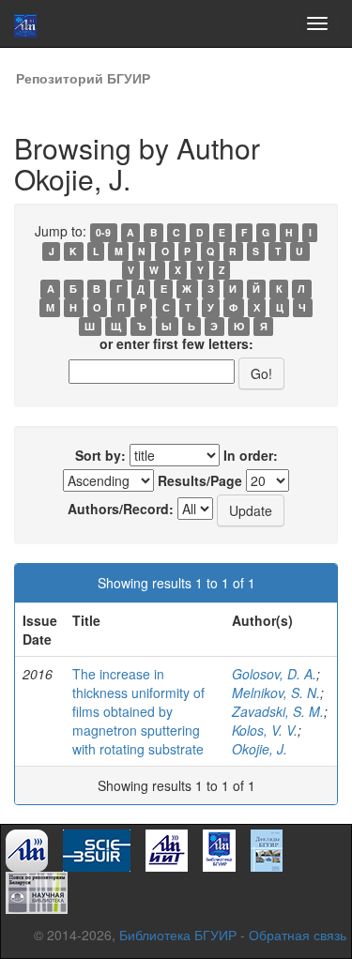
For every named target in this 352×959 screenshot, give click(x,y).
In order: (250, 455)
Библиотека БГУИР (178, 934)
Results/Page (200, 480)
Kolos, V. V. (265, 730)
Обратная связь (297, 934)
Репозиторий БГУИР (83, 77)
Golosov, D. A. (274, 673)
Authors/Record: (121, 508)
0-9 (103, 232)
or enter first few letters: (176, 343)
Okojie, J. (259, 748)
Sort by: (100, 455)
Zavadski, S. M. (278, 711)
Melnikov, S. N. (276, 692)
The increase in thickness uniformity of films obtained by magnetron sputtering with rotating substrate (138, 711)
